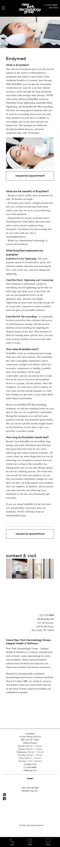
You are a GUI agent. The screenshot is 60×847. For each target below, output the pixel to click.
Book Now (53, 8)
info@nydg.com (45, 619)
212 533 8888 (46, 615)
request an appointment (30, 176)
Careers (30, 778)
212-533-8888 (51, 5)
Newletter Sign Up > (30, 791)
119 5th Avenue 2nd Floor (30, 737)
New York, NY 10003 (30, 740)
